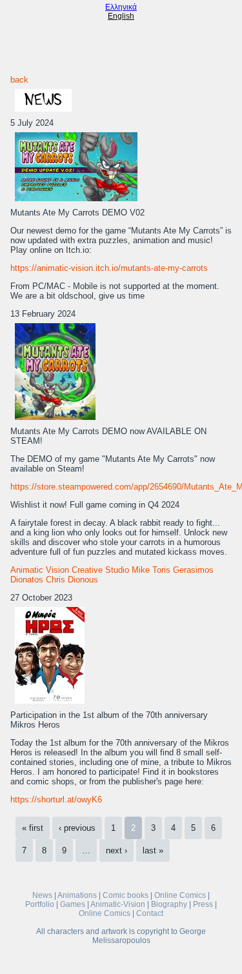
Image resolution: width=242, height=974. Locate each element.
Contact (149, 913)
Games (72, 904)
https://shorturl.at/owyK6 (56, 799)
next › (116, 850)
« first (32, 828)
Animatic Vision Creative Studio (69, 570)
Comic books (125, 895)
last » (153, 850)
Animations (77, 895)
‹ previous (77, 828)
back (19, 79)
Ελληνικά (121, 7)
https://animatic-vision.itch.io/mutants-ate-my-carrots (109, 268)
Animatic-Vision (117, 904)
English (121, 16)
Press (203, 904)
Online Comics (180, 895)
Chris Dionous (72, 579)
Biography (169, 904)
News (42, 895)
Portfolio (39, 904)
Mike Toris (151, 570)
